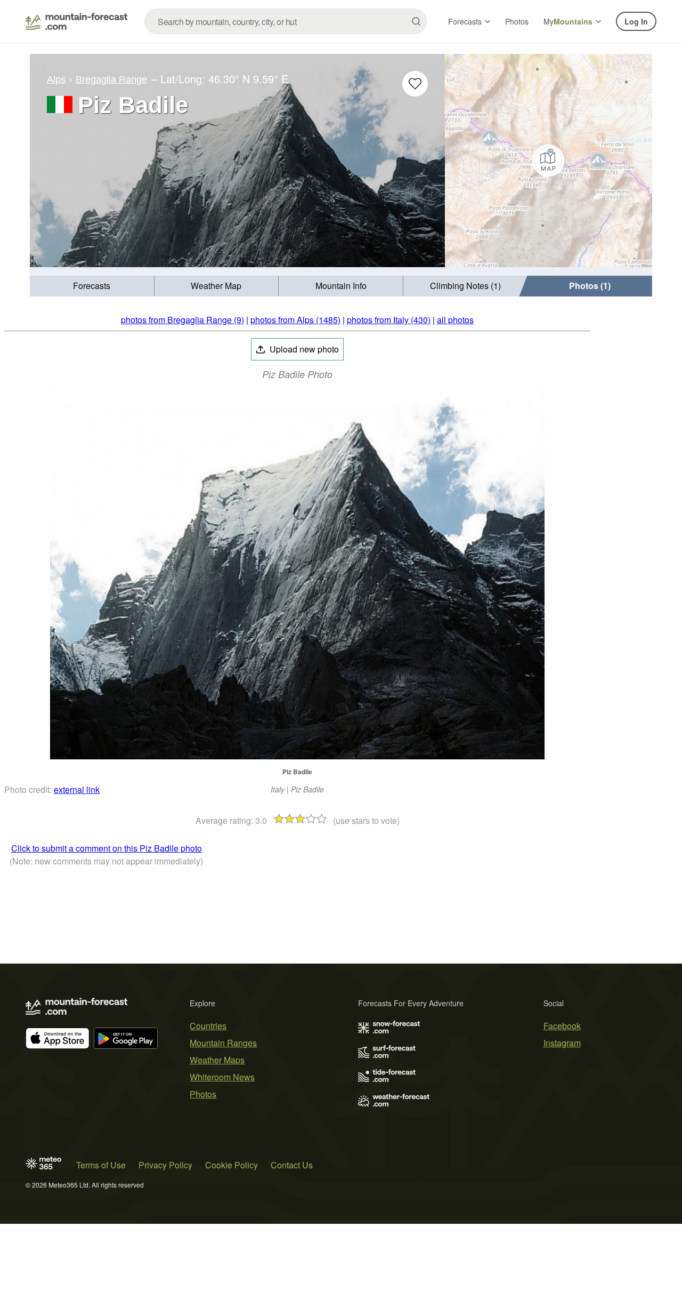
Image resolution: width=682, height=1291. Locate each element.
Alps (56, 79)
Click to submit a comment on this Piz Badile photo (106, 848)
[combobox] (285, 21)
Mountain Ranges (223, 1043)
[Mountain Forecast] (76, 21)
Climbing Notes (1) (465, 285)
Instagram (562, 1043)
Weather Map (216, 285)
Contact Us (292, 1165)
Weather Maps (217, 1060)
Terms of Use (101, 1165)
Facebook (562, 1026)
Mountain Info (341, 285)
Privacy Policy (165, 1165)
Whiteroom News (222, 1077)
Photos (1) (590, 285)
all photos (455, 320)
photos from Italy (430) (389, 320)
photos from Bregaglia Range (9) (182, 320)
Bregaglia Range (111, 79)
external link (77, 789)
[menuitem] (92, 286)
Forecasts (465, 21)
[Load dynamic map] (548, 161)
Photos (517, 21)
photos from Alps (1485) (295, 320)
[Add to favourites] (415, 84)
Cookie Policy (231, 1165)
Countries (208, 1026)
